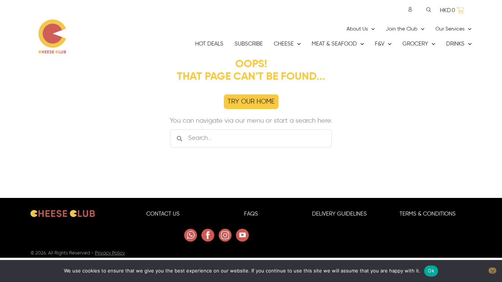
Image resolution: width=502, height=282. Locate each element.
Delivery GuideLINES (339, 214)
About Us (357, 29)
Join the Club (401, 29)
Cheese (284, 44)
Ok (431, 271)
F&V (379, 44)
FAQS (251, 214)
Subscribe (248, 44)
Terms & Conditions (427, 214)
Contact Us (163, 214)
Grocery (415, 44)
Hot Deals (209, 44)
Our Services (450, 29)
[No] (492, 270)
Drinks (455, 44)
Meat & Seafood (334, 44)
